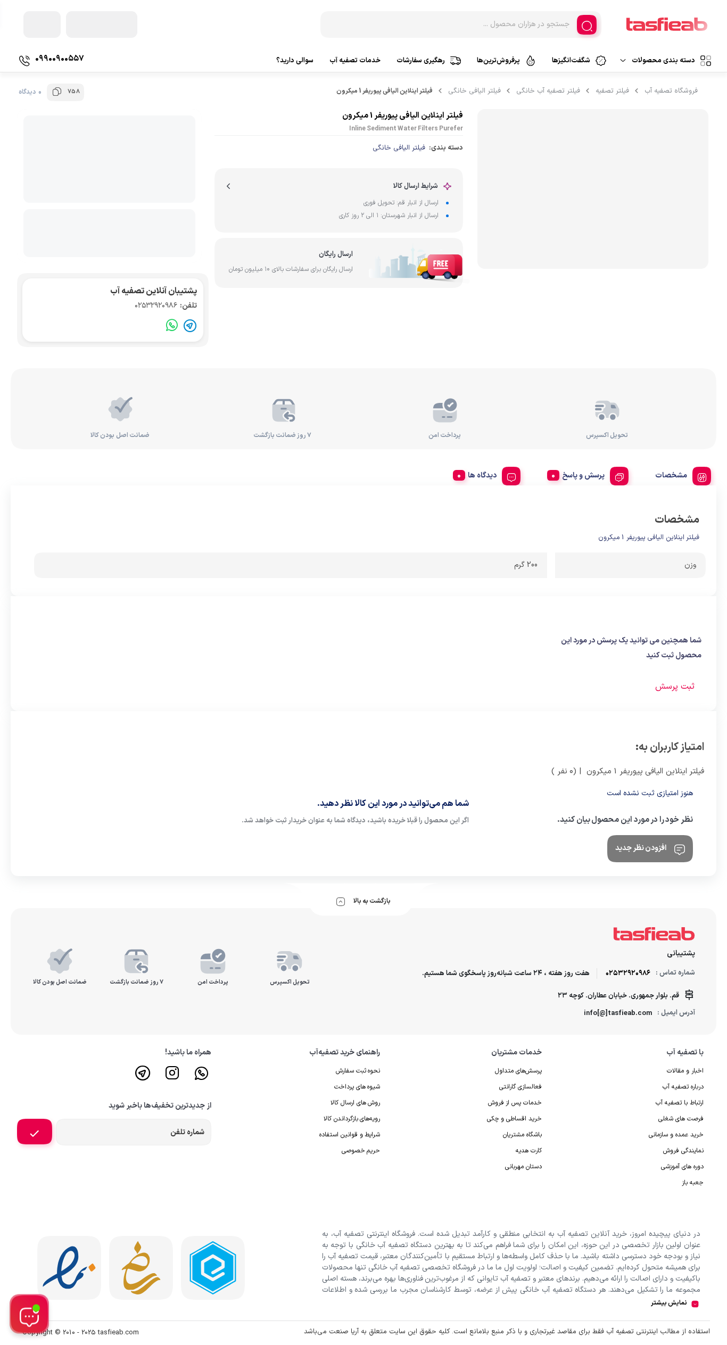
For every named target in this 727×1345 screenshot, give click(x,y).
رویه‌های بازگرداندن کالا (352, 1119)
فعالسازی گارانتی (520, 1087)
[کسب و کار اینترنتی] (213, 1268)
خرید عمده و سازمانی (676, 1135)
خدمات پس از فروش (515, 1103)
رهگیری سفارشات (420, 60)
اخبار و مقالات (685, 1071)
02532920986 (166, 305)
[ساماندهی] (141, 1268)
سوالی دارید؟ (294, 60)
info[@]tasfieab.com (618, 1013)
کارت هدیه (529, 1151)
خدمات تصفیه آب (355, 60)
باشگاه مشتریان (522, 1135)
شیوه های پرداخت (357, 1087)
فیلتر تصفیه (612, 91)
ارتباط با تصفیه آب (680, 1103)
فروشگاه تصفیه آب (671, 91)
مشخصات (671, 475)
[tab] (679, 474)
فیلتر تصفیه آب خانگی (548, 91)
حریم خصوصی (361, 1151)
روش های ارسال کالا (356, 1103)
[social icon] (201, 1078)
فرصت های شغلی (681, 1119)
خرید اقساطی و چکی (514, 1119)
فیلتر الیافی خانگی (474, 91)
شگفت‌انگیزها (571, 60)
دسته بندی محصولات (663, 60)
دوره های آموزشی (682, 1166)
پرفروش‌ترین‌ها (498, 60)
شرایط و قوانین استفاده (350, 1135)
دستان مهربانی (523, 1166)
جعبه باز (693, 1182)
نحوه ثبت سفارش (358, 1071)
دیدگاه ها (482, 475)
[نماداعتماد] (69, 1268)
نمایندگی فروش (683, 1151)
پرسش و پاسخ (583, 475)
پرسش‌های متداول (518, 1071)
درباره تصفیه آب (683, 1087)
